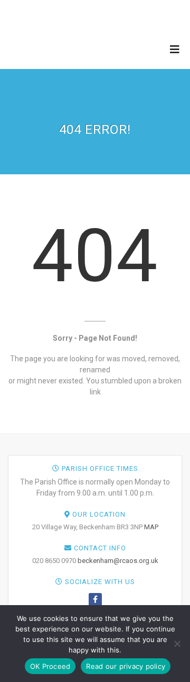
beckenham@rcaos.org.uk (118, 561)
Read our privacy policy (125, 666)
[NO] (177, 643)
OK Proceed (50, 666)
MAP (151, 527)
